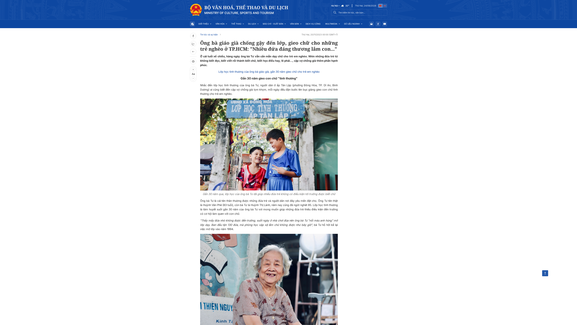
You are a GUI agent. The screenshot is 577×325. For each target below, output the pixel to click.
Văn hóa (219, 24)
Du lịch (252, 24)
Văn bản (294, 24)
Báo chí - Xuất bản (273, 24)
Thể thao (236, 24)
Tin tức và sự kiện (209, 34)
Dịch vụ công (313, 24)
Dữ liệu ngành (352, 24)
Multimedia (331, 24)
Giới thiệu (203, 24)
